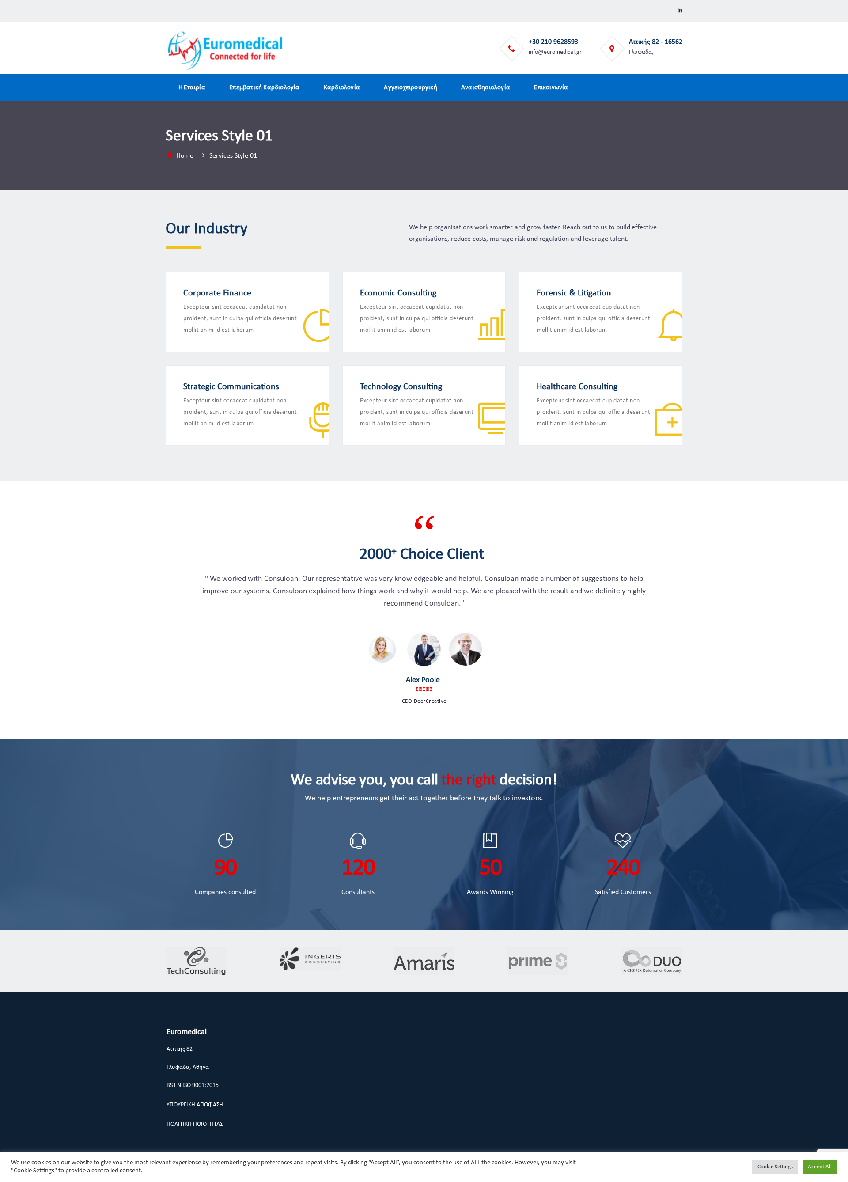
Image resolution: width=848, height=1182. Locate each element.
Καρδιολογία (342, 87)
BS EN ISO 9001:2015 (193, 1085)
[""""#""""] (680, 11)
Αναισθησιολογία (485, 87)
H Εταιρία (191, 87)
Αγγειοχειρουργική (410, 87)
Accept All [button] (820, 1167)
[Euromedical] (225, 50)
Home (184, 155)
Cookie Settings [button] (775, 1167)
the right (468, 780)
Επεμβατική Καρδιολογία (264, 87)
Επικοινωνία (551, 87)
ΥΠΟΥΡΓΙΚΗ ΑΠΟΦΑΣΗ (195, 1105)
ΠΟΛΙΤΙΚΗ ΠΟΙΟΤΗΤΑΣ (195, 1124)
